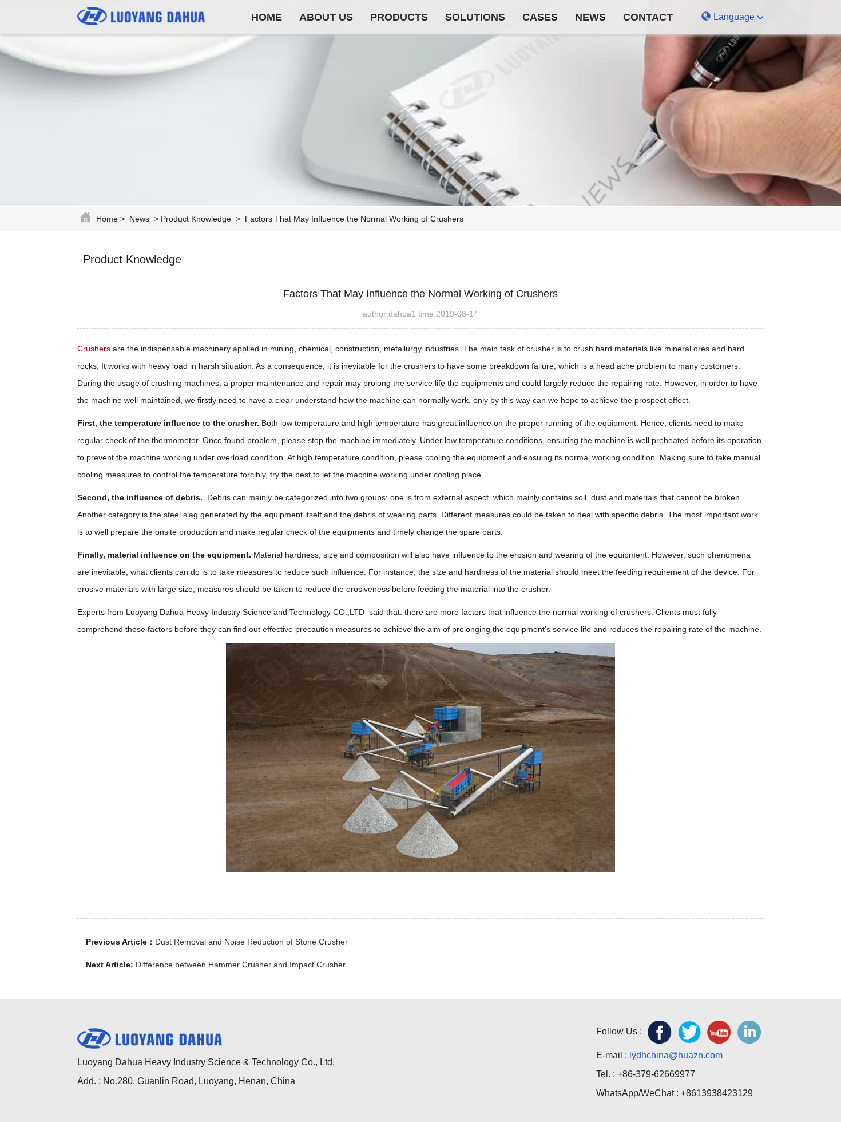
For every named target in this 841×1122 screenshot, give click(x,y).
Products (399, 17)
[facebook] (660, 1032)
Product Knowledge (196, 218)
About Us (326, 17)
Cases (540, 17)
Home (266, 17)
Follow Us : (619, 1031)
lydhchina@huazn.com (676, 1055)
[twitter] (689, 1032)
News (590, 17)
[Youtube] (719, 1032)
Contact (648, 17)
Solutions (475, 17)
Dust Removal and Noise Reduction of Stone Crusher (251, 941)
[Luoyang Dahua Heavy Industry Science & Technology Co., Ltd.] (150, 14)
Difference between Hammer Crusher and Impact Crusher (241, 964)
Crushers (93, 348)
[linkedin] (749, 1032)
